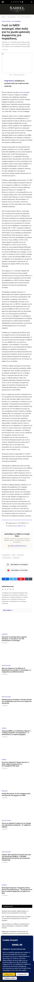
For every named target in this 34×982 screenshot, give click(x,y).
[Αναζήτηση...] (31, 2)
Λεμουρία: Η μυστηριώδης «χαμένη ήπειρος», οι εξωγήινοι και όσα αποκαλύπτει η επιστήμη (14, 638)
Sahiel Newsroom (8, 586)
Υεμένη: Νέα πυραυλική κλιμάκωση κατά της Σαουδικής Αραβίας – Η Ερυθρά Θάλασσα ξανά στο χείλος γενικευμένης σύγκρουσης (16, 857)
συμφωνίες (16, 557)
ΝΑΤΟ (13, 555)
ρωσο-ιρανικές (7, 557)
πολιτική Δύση (24, 92)
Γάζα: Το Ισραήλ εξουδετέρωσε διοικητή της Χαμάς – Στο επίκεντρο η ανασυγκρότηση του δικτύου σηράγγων (16, 918)
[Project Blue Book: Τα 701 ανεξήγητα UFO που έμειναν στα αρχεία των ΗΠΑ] (17, 780)
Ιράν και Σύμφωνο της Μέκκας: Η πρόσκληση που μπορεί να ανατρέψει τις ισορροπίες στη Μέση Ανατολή (16, 670)
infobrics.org (21, 526)
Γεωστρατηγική (6, 21)
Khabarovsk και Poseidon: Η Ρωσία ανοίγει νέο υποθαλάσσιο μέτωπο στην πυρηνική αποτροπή (17, 701)
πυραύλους (20, 555)
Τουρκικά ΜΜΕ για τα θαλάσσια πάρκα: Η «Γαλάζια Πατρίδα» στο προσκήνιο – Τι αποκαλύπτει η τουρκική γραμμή (16, 732)
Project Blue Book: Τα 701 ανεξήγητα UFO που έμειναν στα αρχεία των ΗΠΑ (16, 794)
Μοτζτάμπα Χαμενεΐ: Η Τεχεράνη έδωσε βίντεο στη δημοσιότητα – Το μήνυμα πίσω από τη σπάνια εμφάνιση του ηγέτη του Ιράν (17, 890)
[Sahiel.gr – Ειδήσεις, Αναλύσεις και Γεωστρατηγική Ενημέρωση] (17, 9)
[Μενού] (3, 2)
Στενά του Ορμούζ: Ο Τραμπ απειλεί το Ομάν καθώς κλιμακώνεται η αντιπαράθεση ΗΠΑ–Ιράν (15, 764)
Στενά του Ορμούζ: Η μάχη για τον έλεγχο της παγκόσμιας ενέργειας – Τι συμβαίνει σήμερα (16, 825)
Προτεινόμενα (16, 21)
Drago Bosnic (6, 555)
